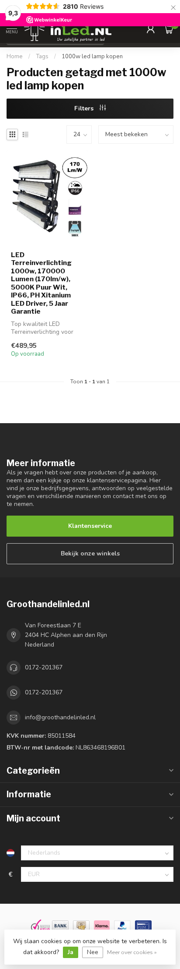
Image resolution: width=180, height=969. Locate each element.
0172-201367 (43, 667)
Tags (42, 56)
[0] (168, 29)
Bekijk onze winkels (90, 553)
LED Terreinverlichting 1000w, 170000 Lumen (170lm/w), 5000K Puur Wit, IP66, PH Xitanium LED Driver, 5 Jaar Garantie (41, 283)
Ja (70, 952)
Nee (92, 952)
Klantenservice (90, 526)
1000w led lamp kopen (92, 56)
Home (15, 56)
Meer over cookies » (132, 952)
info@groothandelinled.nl (60, 717)
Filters (84, 108)
